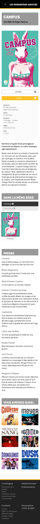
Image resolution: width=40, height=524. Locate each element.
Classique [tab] (8, 204)
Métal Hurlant (29, 483)
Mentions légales (8, 514)
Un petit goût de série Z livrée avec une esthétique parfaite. (18, 274)
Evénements (28, 487)
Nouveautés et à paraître (8, 488)
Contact (4, 509)
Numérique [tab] (8, 208)
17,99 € (18, 98)
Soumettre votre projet (28, 506)
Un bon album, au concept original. (16, 285)
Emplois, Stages (7, 516)
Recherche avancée (9, 494)
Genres (4, 492)
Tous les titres (7, 499)
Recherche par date (9, 496)
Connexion (5, 518)
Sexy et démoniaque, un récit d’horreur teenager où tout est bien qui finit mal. (18, 263)
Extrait (18, 92)
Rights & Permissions (9, 511)
